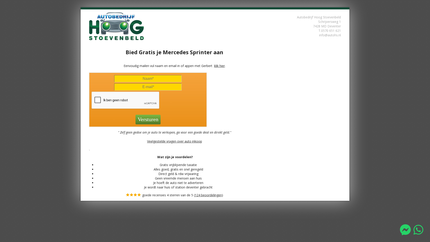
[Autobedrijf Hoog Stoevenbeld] (119, 26)
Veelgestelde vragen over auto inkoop (174, 141)
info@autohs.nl (330, 35)
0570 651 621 (331, 30)
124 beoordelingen (208, 195)
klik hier (219, 66)
